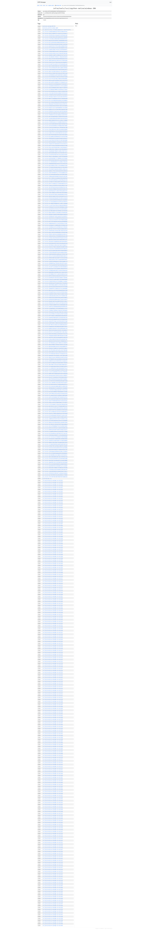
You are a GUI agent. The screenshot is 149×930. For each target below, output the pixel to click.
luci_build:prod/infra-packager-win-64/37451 (53, 806)
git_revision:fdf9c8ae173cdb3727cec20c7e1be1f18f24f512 (55, 96)
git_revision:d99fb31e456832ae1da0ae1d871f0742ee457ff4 (55, 275)
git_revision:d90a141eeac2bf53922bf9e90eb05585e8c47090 (55, 290)
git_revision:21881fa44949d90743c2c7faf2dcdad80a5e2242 (55, 172)
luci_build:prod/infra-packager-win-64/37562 (53, 605)
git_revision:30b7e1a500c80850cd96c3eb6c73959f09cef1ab (55, 456)
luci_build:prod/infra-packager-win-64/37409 (53, 882)
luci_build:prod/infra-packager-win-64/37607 (53, 523)
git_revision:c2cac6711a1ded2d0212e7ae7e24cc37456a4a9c (55, 371)
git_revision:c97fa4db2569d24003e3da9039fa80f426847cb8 (55, 444)
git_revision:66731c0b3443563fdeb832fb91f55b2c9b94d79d (55, 398)
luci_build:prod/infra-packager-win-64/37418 (53, 865)
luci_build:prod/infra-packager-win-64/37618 (53, 503)
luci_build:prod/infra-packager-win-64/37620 (53, 500)
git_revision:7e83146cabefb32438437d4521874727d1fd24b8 (55, 286)
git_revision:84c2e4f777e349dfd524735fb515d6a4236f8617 (55, 377)
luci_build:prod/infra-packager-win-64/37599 (53, 538)
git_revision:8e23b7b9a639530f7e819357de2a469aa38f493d (55, 243)
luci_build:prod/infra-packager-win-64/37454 (53, 800)
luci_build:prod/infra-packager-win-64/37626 (53, 489)
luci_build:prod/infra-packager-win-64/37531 (53, 661)
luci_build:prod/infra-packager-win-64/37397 (53, 903)
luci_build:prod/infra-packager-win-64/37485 (53, 744)
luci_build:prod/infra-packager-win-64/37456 (53, 797)
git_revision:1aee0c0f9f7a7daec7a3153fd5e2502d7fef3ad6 (55, 321)
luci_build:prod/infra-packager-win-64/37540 (53, 645)
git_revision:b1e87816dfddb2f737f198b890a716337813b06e (55, 158)
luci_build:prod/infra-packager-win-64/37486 (53, 742)
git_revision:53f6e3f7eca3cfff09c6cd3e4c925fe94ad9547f (55, 62)
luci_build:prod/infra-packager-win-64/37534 (53, 655)
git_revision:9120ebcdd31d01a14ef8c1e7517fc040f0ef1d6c (55, 295)
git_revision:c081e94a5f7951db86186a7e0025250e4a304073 (55, 241)
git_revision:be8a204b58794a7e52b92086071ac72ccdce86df (55, 465)
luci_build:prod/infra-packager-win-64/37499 (53, 719)
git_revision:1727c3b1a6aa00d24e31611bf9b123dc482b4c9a (55, 201)
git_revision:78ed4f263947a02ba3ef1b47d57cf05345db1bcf (55, 330)
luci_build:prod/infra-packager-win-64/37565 (53, 599)
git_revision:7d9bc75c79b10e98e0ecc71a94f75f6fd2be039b (55, 156)
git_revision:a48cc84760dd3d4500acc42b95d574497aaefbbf (55, 116)
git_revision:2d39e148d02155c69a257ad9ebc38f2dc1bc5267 (55, 351)
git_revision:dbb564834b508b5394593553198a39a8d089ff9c (55, 346)
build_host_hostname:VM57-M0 (49, 26)
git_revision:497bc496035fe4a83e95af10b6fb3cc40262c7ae (55, 169)
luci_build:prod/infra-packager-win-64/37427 (53, 849)
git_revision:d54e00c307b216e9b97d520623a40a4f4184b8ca (55, 297)
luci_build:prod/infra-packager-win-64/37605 (53, 527)
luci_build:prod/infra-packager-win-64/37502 (53, 713)
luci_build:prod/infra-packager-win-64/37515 (53, 690)
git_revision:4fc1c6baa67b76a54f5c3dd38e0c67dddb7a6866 (55, 395)
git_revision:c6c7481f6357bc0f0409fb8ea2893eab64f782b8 (55, 380)
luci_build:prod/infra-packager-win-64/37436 (53, 833)
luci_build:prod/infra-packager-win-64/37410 (53, 880)
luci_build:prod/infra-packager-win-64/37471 (53, 769)
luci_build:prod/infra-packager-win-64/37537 (53, 650)
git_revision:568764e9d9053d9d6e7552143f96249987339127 (55, 152)
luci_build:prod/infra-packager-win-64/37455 (53, 798)
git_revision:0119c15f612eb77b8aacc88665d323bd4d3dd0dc (55, 78)
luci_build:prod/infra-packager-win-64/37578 (53, 576)
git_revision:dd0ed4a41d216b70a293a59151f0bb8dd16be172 (55, 341)
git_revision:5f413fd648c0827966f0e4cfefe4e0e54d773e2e (55, 353)
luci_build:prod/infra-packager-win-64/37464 (53, 782)
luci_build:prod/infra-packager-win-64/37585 (53, 563)
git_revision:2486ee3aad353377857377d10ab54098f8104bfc (55, 259)
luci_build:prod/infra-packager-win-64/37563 (53, 603)
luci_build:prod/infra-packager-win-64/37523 (53, 675)
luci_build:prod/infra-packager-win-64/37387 (53, 921)
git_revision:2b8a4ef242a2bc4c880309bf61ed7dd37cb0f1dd (55, 357)
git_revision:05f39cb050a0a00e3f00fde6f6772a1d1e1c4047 (55, 415)
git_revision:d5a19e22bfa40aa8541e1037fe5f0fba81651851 (55, 319)
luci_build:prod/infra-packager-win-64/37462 (53, 786)
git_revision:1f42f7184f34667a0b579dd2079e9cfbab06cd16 (55, 476)
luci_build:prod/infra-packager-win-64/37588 (53, 558)
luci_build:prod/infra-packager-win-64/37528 (53, 666)
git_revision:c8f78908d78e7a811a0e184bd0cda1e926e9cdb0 (55, 359)
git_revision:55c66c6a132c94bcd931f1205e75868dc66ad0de (55, 219)
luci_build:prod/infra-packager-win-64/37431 (53, 842)
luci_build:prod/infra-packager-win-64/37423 (53, 856)
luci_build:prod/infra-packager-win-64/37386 (53, 923)
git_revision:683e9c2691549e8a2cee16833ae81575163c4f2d (55, 333)
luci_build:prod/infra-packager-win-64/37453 (53, 802)
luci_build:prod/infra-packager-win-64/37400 (53, 898)
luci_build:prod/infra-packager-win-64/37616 (53, 507)
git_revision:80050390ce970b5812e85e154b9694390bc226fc (55, 239)
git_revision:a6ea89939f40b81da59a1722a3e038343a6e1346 (55, 317)
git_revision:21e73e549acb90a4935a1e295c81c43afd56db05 (55, 420)
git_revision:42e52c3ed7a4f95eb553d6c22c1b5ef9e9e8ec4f (55, 147)
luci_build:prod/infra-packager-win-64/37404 (53, 891)
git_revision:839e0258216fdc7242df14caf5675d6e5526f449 (55, 303)
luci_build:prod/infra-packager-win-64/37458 (53, 793)
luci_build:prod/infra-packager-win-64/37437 (53, 831)
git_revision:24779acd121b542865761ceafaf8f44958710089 (55, 458)
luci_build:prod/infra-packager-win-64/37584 (53, 565)
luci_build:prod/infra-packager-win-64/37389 (53, 918)
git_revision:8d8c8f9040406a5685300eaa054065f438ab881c (55, 379)
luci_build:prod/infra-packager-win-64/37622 (53, 496)
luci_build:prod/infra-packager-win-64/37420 (53, 862)
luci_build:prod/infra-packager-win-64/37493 (53, 730)
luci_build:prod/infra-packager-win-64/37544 (53, 637)
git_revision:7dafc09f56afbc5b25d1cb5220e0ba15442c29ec (55, 187)
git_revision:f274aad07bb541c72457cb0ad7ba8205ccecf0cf (55, 308)
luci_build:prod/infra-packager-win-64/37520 (53, 681)
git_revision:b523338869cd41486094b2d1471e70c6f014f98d (55, 136)
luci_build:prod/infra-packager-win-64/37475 (53, 762)
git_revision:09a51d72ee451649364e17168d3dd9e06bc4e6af (55, 40)
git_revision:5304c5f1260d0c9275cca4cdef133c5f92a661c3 (55, 33)
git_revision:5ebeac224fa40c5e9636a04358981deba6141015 (55, 58)
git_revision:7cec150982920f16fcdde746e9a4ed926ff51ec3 (55, 368)
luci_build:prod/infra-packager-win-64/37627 (53, 487)
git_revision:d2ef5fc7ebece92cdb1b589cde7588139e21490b (55, 145)
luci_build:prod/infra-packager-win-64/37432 (53, 840)
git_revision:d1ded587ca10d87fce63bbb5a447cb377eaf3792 (55, 55)
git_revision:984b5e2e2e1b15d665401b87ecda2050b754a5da (55, 422)
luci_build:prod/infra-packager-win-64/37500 (53, 717)
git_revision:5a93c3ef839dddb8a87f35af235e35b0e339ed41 (55, 426)
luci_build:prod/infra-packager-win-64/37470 (53, 771)
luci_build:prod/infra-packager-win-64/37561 (53, 607)
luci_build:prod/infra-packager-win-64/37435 (53, 835)
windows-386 (58, 5)
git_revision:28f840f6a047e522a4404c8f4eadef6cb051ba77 (55, 138)
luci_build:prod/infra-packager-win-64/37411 (53, 878)
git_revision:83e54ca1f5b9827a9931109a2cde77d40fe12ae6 (55, 73)
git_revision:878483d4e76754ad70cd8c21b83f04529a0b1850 (55, 111)
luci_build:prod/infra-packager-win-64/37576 (53, 579)
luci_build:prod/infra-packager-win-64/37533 (53, 657)
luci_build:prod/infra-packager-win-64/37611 (53, 516)
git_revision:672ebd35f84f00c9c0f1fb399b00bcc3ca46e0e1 (55, 281)
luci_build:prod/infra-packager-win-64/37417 (53, 867)
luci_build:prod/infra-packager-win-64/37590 (53, 554)
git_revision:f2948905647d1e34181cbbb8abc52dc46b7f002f (55, 114)
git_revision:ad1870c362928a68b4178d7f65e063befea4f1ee (55, 397)
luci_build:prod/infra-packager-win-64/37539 (53, 646)
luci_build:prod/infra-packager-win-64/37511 (53, 697)
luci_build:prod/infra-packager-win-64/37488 (53, 739)
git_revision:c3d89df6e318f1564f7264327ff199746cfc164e (55, 418)
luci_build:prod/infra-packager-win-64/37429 (53, 845)
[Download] (43, 14)
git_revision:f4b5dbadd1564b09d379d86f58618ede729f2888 (55, 335)
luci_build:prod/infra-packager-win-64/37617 (53, 505)
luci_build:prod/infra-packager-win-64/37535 (53, 654)
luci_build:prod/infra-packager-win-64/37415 (53, 871)
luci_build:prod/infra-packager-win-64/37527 (53, 668)
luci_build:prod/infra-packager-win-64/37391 (53, 914)
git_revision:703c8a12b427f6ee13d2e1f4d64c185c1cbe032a (55, 312)
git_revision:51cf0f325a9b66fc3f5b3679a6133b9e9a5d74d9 (55, 404)
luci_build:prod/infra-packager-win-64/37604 (53, 529)
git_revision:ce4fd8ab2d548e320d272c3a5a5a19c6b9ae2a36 (55, 270)
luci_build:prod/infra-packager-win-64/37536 (53, 652)
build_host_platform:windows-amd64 (50, 27)
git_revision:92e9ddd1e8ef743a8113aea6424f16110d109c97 (55, 216)
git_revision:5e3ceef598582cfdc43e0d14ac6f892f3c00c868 (55, 313)
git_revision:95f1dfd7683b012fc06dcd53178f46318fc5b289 (55, 76)
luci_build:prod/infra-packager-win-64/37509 (53, 701)
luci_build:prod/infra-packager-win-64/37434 (53, 836)
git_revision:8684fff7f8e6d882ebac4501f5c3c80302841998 (55, 98)
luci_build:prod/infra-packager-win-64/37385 (53, 925)
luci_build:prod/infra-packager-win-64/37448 (53, 811)
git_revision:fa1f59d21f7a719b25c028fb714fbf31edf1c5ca (55, 181)
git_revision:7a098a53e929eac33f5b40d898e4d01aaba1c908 (55, 236)
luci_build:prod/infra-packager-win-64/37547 (53, 632)
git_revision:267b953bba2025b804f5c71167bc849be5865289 (55, 435)
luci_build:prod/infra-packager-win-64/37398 (53, 902)
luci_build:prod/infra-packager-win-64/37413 (53, 874)
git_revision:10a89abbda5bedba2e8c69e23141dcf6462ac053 (55, 163)
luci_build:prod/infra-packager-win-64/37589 (53, 556)
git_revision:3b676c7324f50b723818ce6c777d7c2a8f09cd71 (55, 71)
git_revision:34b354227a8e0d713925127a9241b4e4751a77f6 (55, 196)
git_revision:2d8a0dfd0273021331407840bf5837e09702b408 (55, 462)
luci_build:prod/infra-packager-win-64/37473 (53, 766)
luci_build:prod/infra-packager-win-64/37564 (53, 601)
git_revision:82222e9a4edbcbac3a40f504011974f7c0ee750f (55, 433)
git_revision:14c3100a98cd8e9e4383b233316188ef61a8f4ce (55, 366)
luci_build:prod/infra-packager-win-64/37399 (53, 900)
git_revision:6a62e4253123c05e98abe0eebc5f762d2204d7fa (55, 84)
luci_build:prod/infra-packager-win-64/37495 (53, 726)
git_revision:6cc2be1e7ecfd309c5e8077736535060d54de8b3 (55, 279)
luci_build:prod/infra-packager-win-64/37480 (53, 753)
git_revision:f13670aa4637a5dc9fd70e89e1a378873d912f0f (55, 469)
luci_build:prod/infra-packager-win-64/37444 (53, 818)
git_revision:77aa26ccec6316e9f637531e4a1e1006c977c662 (55, 185)
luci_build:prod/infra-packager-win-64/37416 (53, 869)
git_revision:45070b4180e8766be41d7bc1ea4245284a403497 (55, 160)
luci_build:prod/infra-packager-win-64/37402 (53, 894)
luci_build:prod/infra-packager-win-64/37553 (53, 621)
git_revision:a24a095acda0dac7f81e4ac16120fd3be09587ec (55, 49)
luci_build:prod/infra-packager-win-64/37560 (53, 608)
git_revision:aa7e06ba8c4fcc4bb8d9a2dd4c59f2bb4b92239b (55, 225)
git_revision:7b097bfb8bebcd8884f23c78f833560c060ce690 (55, 284)
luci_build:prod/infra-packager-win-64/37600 (53, 536)
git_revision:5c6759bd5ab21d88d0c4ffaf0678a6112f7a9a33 (55, 89)
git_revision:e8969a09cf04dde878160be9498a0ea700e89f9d (55, 214)
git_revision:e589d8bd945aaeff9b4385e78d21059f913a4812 (55, 263)
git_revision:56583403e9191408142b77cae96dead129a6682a (55, 473)
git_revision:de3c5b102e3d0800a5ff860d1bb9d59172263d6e (55, 391)
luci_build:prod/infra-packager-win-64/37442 (53, 822)
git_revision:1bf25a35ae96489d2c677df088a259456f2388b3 (55, 125)
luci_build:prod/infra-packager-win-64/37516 (53, 688)
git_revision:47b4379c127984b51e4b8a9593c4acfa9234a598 (55, 413)
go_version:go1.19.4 (47, 478)
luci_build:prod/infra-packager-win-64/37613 (53, 512)
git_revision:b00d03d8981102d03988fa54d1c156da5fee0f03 (55, 272)
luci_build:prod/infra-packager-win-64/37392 (53, 912)
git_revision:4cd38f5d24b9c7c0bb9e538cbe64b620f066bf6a (55, 322)
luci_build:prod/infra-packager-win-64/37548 (53, 630)
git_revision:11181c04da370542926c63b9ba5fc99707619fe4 (55, 93)
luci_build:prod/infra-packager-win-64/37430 (53, 844)
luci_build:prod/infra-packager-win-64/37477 (53, 759)
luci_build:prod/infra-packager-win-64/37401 (53, 896)
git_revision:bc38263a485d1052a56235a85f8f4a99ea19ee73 (55, 69)
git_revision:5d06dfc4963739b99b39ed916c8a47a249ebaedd (55, 373)
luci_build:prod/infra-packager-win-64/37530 (53, 663)
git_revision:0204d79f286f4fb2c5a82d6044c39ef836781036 (55, 409)
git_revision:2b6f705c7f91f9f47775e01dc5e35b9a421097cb (55, 228)
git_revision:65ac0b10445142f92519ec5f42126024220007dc (55, 208)
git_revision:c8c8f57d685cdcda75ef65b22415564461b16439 (55, 393)
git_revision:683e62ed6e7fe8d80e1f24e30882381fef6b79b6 (55, 467)
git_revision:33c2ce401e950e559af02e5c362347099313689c (55, 174)
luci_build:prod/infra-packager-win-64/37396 (53, 905)
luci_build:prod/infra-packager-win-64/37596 (53, 543)
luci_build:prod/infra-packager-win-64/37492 (53, 731)
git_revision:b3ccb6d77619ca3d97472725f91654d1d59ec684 (55, 64)
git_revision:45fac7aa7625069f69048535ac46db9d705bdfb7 (55, 464)
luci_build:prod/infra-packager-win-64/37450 (53, 807)
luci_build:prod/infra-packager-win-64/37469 (53, 773)
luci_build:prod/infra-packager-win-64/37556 (53, 616)
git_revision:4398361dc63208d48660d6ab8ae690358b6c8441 (55, 306)
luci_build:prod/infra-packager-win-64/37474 (53, 764)
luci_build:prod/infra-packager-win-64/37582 (53, 569)
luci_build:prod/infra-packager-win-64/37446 (53, 815)
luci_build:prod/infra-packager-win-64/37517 (53, 686)
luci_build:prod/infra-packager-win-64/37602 (53, 532)
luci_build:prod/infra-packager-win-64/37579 (53, 574)
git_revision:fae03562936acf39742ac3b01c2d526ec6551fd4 (55, 230)
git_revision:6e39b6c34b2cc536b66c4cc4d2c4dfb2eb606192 (55, 149)
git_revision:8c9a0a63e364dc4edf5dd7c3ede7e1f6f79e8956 (55, 105)
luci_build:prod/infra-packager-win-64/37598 (53, 540)
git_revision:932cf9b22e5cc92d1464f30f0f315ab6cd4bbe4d (55, 424)
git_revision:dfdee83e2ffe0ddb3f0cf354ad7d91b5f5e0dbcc (55, 348)
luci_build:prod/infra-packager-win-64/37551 (53, 625)
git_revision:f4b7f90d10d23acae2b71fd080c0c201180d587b (55, 342)
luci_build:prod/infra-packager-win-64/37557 (53, 614)
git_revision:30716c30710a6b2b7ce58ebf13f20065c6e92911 (55, 417)
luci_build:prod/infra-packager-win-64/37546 (53, 634)
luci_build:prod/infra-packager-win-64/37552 (53, 623)
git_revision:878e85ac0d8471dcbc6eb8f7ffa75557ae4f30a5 (55, 257)
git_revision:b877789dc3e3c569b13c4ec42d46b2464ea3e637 (55, 324)
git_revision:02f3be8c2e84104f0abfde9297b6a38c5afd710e (55, 237)
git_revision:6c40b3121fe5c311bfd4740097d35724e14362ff (55, 132)
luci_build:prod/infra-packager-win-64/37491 (53, 733)
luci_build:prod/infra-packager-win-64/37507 (53, 704)
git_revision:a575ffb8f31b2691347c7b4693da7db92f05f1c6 (55, 384)
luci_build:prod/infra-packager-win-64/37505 (53, 708)
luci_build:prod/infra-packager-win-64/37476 (53, 760)
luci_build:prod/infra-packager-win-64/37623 (53, 494)
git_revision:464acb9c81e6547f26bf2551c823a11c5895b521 (55, 375)
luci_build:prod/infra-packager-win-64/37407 (53, 885)
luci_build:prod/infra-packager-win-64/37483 (53, 748)
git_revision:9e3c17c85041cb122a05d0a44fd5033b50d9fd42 (55, 178)
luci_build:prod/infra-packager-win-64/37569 (53, 592)
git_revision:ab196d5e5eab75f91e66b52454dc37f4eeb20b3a (55, 283)
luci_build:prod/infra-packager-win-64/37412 (53, 876)
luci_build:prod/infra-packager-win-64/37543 (53, 639)
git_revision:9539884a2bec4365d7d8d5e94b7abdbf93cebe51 (55, 326)
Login (110, 2)
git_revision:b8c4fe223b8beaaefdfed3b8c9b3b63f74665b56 (55, 362)
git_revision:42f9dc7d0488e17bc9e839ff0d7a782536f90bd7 (55, 192)
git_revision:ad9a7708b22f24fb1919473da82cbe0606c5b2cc (55, 364)
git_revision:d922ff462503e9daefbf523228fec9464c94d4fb (55, 134)
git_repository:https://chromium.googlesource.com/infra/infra (57, 29)
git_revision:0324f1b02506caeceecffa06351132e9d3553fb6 (55, 91)
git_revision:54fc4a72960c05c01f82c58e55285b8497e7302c (55, 47)
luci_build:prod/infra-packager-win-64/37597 (53, 541)
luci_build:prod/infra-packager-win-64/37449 (53, 809)
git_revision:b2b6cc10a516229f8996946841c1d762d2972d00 (55, 232)
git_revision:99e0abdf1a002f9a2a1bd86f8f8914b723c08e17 (55, 301)
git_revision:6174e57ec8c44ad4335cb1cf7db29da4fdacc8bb (55, 127)
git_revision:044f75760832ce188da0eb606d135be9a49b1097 (55, 315)
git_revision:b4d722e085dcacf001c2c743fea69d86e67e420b (55, 165)
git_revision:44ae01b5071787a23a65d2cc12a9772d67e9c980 (55, 355)
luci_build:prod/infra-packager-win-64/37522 (53, 677)
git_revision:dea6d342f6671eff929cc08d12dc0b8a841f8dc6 (55, 46)
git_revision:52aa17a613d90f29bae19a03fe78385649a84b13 (55, 250)
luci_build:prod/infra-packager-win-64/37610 (53, 518)
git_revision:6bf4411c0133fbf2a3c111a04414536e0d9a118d (55, 427)
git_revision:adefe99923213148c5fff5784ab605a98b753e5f (55, 406)
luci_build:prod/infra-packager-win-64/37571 (53, 588)
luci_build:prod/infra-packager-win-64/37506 (53, 706)
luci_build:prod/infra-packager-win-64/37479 (53, 755)
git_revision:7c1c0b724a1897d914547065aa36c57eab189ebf (55, 199)
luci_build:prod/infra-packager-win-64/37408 (53, 883)
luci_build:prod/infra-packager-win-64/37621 (53, 498)
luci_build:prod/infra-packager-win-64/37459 (53, 791)
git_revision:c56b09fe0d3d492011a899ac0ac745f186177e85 (55, 254)
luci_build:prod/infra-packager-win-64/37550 (53, 626)
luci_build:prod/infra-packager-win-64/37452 (53, 804)
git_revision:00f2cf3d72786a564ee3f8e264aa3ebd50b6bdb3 (55, 221)
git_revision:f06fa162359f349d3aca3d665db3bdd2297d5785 (55, 194)
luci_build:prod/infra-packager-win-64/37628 (53, 485)
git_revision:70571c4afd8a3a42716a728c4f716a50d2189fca (55, 411)
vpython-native (51, 5)
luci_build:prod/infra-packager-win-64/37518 (53, 684)
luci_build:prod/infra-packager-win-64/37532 (53, 659)
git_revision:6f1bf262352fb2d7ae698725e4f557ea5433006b (55, 447)
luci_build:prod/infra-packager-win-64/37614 (53, 511)
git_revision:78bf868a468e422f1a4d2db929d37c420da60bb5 (55, 388)
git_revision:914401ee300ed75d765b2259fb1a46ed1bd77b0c (55, 339)
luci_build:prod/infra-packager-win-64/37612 (53, 514)
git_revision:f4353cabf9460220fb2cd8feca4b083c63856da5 (55, 67)
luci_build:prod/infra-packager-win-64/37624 (53, 493)
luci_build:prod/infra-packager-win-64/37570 (53, 590)
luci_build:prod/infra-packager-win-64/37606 (53, 525)
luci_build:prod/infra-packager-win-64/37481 (53, 751)
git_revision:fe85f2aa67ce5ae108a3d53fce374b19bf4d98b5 (55, 460)
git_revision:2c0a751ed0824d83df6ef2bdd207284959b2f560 (55, 123)
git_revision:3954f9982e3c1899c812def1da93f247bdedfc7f (55, 245)
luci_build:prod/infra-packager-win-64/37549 (53, 628)
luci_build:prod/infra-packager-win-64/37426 (53, 851)
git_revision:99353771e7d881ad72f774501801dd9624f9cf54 (55, 183)
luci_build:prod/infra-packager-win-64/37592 (53, 550)
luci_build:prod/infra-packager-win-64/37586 (53, 561)
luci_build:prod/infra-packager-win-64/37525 (53, 672)
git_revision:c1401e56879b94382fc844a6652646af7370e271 (55, 471)
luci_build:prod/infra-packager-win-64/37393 (53, 911)
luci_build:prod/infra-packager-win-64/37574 (53, 583)
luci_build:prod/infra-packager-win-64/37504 (53, 710)
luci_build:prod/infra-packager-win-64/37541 (53, 643)
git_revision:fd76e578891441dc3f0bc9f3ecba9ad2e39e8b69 (55, 129)
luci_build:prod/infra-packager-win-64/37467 (53, 777)
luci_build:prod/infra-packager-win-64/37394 (53, 909)
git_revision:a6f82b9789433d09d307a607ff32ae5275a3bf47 (55, 299)
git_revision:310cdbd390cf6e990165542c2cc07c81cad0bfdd (55, 85)
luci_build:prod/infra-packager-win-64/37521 (53, 679)
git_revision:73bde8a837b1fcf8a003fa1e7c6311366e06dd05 (55, 288)
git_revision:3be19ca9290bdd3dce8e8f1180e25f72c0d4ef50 (55, 87)
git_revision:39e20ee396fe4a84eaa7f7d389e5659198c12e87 (55, 449)
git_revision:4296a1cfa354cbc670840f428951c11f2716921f (55, 402)
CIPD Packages (42, 2)
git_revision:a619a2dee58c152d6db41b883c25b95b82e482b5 (55, 438)
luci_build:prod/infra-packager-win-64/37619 (53, 502)
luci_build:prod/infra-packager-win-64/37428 (53, 847)
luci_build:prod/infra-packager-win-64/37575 (53, 581)
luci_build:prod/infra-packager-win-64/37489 (53, 737)
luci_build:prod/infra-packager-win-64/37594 (53, 547)
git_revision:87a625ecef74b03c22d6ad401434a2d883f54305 (55, 246)
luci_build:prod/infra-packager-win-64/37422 (53, 858)
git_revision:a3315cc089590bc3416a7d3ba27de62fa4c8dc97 (55, 382)
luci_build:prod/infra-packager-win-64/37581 (53, 570)
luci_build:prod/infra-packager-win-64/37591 (53, 552)
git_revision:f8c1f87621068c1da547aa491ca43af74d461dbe (55, 350)
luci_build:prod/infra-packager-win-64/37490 (53, 735)
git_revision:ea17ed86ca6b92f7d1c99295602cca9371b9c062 (55, 210)
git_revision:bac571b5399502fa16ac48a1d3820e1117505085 (55, 474)
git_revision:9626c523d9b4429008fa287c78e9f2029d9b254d (55, 65)
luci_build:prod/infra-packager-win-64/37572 (53, 587)
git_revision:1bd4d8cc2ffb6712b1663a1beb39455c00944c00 (55, 170)
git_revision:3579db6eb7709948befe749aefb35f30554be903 (55, 310)
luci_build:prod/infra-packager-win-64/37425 (53, 853)
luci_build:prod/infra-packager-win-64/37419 (53, 864)
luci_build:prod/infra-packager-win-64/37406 (53, 887)
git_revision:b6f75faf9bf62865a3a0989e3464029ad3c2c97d (55, 42)
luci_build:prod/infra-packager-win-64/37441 (53, 824)
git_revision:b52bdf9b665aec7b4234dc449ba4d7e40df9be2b (55, 131)
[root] (38, 5)
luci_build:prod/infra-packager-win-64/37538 (53, 648)
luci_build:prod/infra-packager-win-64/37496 (53, 724)
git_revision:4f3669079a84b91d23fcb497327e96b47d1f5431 (55, 31)
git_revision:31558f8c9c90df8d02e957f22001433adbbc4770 (55, 261)
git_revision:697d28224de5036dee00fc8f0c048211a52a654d (55, 198)
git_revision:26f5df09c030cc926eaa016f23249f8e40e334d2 (55, 35)
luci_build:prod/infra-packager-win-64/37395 (53, 907)
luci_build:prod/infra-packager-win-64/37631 (53, 480)
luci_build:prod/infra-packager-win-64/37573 (53, 585)
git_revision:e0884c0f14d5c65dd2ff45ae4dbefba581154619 (55, 442)
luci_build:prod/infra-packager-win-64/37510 (53, 699)
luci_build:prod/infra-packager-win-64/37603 (53, 531)
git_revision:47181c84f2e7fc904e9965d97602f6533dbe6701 (55, 248)
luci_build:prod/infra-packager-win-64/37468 (53, 775)
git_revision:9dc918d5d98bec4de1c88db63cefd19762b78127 (55, 455)
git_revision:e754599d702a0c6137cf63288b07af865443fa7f (55, 122)
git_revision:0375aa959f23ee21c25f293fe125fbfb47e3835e (55, 292)
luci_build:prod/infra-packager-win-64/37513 (53, 693)
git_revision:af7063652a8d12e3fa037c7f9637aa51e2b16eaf (55, 51)
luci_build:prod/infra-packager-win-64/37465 (53, 780)
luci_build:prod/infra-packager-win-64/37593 (53, 549)
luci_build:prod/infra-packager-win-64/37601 (53, 534)
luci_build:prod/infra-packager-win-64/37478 (53, 757)
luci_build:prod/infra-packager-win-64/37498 (53, 721)
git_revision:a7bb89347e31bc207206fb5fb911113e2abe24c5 (55, 360)
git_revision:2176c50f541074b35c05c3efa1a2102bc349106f (55, 154)
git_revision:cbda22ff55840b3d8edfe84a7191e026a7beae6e (55, 400)
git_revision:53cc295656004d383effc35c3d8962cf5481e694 (55, 161)
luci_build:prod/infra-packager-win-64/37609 (53, 520)
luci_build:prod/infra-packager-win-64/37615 (53, 509)
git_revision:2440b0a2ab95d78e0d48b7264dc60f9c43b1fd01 (55, 176)
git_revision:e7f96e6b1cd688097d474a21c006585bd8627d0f (55, 304)
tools (44, 5)
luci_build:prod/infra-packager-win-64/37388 (53, 920)
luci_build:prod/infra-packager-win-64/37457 (53, 795)
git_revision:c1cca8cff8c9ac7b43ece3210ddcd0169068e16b (55, 205)
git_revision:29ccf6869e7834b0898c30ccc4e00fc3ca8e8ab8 (55, 203)
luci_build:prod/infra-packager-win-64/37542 (53, 641)
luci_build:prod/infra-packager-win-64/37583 (53, 567)
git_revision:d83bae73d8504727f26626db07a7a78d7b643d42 (55, 212)
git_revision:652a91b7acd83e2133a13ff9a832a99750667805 (55, 53)
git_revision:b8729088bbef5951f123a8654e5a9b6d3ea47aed (55, 274)
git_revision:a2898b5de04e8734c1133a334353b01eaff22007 (55, 223)
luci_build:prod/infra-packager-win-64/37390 (53, 916)
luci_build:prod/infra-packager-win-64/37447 (53, 813)
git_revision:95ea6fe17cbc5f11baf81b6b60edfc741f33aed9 (55, 107)
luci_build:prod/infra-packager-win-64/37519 (53, 683)
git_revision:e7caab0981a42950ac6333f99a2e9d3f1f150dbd (55, 431)
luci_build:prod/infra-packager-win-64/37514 (53, 692)
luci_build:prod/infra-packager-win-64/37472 (53, 768)
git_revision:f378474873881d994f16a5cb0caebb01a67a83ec (55, 252)
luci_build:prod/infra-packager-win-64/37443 (53, 820)
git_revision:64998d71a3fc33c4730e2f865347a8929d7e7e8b (55, 109)
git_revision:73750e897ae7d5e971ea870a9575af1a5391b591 (55, 94)
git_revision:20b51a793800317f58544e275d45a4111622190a (55, 344)
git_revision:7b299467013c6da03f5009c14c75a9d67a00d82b (55, 440)
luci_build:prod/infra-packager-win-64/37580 (53, 572)
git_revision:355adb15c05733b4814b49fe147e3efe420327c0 (55, 143)
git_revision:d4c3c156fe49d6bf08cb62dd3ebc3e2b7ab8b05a (55, 100)
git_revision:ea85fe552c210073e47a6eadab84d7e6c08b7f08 (55, 337)
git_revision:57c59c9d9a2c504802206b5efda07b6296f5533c (55, 38)
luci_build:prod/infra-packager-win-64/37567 (53, 596)
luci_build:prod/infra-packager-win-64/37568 (53, 594)
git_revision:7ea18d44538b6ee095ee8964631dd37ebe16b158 (55, 118)
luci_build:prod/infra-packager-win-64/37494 (53, 728)
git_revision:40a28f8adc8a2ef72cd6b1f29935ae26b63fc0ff (55, 190)
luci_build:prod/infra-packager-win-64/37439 (53, 827)
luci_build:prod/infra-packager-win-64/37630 (53, 482)
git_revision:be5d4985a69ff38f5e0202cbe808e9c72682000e (55, 277)
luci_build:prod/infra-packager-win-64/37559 (53, 610)
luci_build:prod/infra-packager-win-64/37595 (53, 545)
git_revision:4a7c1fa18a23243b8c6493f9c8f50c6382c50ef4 (55, 102)
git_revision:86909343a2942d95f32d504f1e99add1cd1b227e (55, 429)
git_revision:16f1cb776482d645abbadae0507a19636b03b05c (55, 453)
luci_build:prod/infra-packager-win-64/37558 (53, 612)
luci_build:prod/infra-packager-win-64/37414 (53, 873)
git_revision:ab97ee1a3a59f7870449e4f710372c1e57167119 (55, 80)
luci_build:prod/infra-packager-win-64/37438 (53, 829)
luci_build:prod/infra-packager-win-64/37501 (53, 715)
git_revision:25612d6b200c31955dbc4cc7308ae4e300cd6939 (55, 56)
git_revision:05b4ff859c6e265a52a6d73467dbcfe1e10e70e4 (55, 44)
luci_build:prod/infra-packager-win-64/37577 (53, 578)
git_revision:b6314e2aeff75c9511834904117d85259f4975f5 (55, 268)
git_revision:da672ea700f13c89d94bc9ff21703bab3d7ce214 (55, 82)
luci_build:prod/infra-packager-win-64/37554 (53, 619)
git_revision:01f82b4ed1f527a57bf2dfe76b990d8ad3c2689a (55, 207)
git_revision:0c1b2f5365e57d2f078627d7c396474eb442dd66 (55, 140)
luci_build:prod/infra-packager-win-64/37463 (53, 784)
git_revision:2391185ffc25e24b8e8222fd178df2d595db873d (55, 266)
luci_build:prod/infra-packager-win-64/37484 (53, 746)
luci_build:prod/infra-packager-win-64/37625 (53, 491)
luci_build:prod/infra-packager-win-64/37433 (53, 838)
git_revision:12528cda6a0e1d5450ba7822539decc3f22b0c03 (55, 451)
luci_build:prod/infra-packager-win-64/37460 (53, 789)
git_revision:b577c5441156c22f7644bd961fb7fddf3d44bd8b (55, 436)
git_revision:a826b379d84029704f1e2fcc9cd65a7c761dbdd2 (55, 120)
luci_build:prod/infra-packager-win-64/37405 (53, 889)
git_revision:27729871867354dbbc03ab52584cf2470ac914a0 (55, 389)
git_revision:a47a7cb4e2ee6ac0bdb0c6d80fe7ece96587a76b (55, 386)
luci (46, 5)
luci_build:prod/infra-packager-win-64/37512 (53, 695)
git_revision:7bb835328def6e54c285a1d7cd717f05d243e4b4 (55, 60)
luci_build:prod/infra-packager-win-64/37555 (53, 617)
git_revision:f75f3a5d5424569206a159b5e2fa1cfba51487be (55, 167)
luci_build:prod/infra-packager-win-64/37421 (53, 860)
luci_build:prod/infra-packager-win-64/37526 (53, 670)
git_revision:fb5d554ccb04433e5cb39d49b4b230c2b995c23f (55, 234)
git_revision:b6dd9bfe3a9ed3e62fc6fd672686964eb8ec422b (55, 328)
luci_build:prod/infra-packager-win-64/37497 (53, 722)
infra (41, 5)
